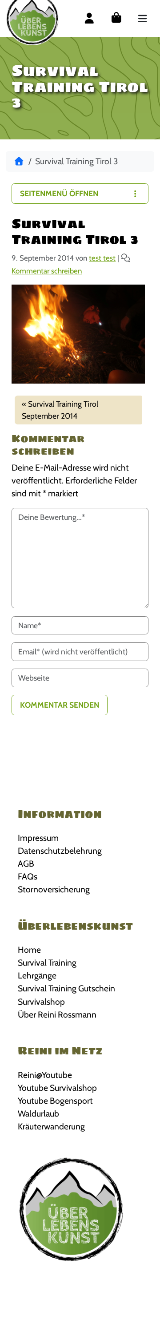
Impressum (38, 837)
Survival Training (47, 962)
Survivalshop (41, 1001)
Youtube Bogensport (55, 1100)
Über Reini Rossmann (57, 1014)
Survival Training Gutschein (66, 988)
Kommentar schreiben (47, 270)
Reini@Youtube (45, 1075)
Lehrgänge (37, 975)
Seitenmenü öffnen (59, 193)
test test (102, 258)
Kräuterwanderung (51, 1126)
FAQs (27, 876)
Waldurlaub (38, 1113)
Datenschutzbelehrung (60, 850)
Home (29, 949)
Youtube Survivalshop (57, 1087)
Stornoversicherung (54, 889)
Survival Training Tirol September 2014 (60, 409)
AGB (26, 863)
